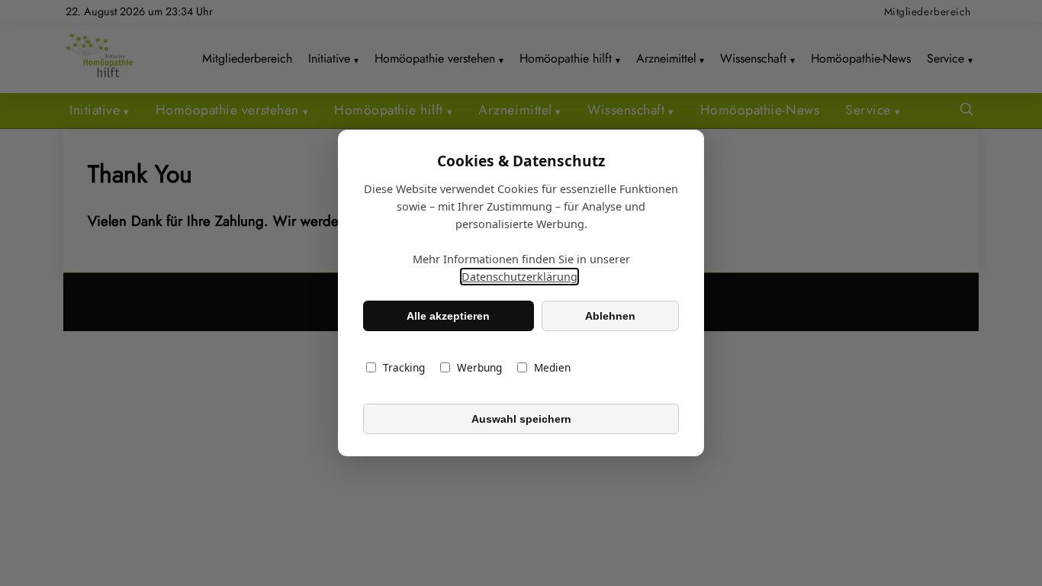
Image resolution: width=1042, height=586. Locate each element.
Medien (552, 367)
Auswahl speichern (521, 419)
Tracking (404, 367)
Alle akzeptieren (448, 316)
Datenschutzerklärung (519, 276)
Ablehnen (610, 316)
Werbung (479, 367)
